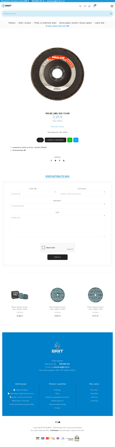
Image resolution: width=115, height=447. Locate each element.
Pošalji (57, 257)
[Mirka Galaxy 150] (95, 295)
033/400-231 (36, 1)
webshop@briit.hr (54, 1)
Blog (57, 394)
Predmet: (57, 201)
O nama (57, 408)
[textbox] (57, 13)
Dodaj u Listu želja (75, 140)
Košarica (94, 397)
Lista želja (94, 401)
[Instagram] (57, 422)
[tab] (57, 176)
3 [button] (59, 321)
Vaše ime (33, 189)
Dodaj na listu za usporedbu (69, 140)
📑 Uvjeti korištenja (20, 390)
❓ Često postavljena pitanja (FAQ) (20, 404)
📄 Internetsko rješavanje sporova (21, 394)
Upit (57, 212)
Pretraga (110, 13)
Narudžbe (94, 394)
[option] (20, 303)
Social (57, 157)
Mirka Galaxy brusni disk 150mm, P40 (95, 308)
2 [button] (55, 321)
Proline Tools (57, 127)
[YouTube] (59, 422)
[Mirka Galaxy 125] (20, 295)
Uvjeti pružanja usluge (57, 404)
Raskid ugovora (57, 401)
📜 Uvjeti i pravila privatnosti (21, 397)
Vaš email (82, 189)
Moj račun (94, 390)
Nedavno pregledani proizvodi (57, 397)
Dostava (55, 430)
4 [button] (63, 321)
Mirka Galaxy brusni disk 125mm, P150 (58, 308)
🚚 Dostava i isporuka (20, 401)
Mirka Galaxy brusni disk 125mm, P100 (20, 308)
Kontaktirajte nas (57, 176)
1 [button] (51, 321)
